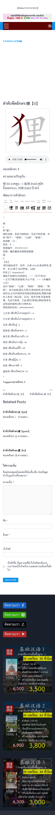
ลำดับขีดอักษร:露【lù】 (15, 450)
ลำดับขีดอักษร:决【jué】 (15, 411)
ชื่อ (5, 520)
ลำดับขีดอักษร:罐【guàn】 (17, 431)
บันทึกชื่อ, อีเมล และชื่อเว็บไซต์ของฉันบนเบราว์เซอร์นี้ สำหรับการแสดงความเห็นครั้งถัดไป (29, 566)
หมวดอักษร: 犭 (19, 381)
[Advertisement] (27, 72)
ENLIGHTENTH (27, 4)
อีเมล (6, 534)
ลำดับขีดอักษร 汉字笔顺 (12, 41)
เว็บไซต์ (6, 548)
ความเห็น (8, 482)
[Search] (50, 26)
